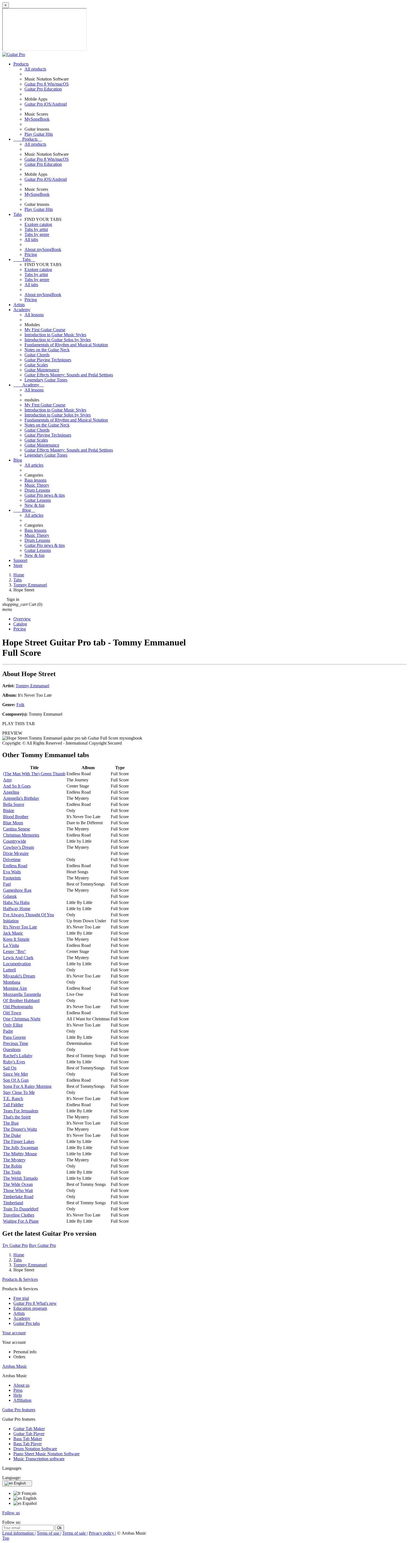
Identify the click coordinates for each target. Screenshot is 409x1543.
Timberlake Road (18, 1196)
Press (18, 1390)
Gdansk (10, 896)
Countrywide (14, 841)
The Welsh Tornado (20, 1178)
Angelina (11, 792)
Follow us (11, 1512)
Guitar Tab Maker (29, 1428)
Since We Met (15, 1074)
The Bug (11, 1123)
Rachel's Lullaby (18, 1055)
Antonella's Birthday (21, 798)
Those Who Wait (18, 1190)
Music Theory (36, 485)
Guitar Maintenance (41, 369)
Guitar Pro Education (43, 89)
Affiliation (22, 1400)
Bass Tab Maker (27, 1438)
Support (20, 560)
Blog (17, 460)
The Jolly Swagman (20, 1147)
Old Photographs (18, 1006)
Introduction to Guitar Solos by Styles (57, 339)
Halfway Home (16, 908)
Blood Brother (15, 816)
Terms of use (48, 1533)
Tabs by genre (36, 234)
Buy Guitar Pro (42, 1245)
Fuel (7, 884)
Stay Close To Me (19, 1092)
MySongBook (37, 119)
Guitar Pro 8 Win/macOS (46, 84)
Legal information (18, 1533)
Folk (20, 704)
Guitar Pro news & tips (44, 495)
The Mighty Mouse (20, 1153)
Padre (8, 1031)
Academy (21, 309)
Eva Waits (12, 871)
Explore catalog (38, 224)
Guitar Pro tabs (26, 1323)
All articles (33, 465)
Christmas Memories (21, 835)
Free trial (21, 1298)
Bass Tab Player (27, 1443)
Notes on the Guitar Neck (47, 349)
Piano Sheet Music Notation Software (46, 1453)
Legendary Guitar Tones (45, 379)
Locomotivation (17, 963)
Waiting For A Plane (21, 1221)
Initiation (11, 920)
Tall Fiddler (13, 1104)
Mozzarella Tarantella (22, 994)
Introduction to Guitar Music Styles (55, 334)
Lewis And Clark (18, 957)
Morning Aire (15, 988)
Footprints (12, 878)
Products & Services (20, 1279)
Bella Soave (13, 804)
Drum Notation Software (35, 1448)
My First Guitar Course (44, 329)
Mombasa (11, 982)
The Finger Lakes (18, 1141)
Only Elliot (13, 1025)
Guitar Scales (36, 364)
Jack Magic (13, 933)
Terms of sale (74, 1533)
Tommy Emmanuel (32, 685)
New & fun (34, 505)
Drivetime (12, 859)
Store (18, 565)
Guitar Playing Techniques (47, 359)
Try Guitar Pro (15, 1245)
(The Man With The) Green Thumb (34, 773)
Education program (30, 1308)
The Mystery (14, 1159)
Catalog (20, 623)
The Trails (12, 1172)
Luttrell (9, 969)
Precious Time (15, 1043)
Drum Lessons (37, 490)
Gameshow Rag (17, 890)
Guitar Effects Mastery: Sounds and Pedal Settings (68, 374)
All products (35, 69)
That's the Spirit (17, 1117)
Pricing (30, 254)
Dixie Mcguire (16, 853)
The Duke (12, 1135)
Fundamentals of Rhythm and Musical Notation (66, 344)
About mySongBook (42, 249)
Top (5, 1538)
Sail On (9, 1068)
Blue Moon (13, 822)
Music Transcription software (39, 1458)
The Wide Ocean (18, 1184)
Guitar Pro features (18, 1409)
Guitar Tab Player (29, 1433)
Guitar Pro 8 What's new (35, 1303)
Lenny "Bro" (14, 951)
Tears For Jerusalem (20, 1110)
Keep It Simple (16, 939)
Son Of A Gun (16, 1080)
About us (21, 1385)
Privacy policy (102, 1533)
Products (21, 64)
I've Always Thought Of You (28, 914)
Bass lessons (35, 480)
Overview (22, 618)
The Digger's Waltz (20, 1129)
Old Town (12, 1012)
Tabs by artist (36, 229)
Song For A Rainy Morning (27, 1086)
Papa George (14, 1037)
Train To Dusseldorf (20, 1208)
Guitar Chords (37, 354)
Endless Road (15, 865)
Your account (14, 1332)
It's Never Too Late (20, 927)
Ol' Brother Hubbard (21, 1000)
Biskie (8, 810)
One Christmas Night (21, 1019)
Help (17, 1395)
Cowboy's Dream (18, 847)
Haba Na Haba (16, 902)
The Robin (12, 1166)
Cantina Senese (16, 829)
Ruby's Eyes (14, 1061)
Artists (19, 304)
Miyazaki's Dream (19, 976)
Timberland (13, 1202)
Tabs (17, 214)
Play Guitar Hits (38, 134)
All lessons (34, 314)
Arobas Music (14, 1366)
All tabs (31, 239)
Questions (12, 1049)
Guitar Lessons (37, 500)
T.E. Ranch (13, 1098)
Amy (7, 779)
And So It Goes (17, 786)
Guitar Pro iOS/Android (45, 104)
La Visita (11, 945)
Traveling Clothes (18, 1215)
